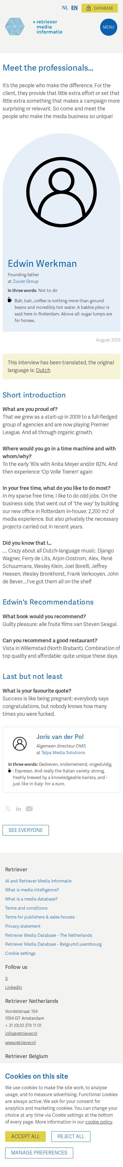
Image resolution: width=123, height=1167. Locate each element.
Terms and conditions (26, 908)
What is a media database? (31, 899)
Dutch (43, 370)
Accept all (25, 1137)
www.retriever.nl (20, 1042)
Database (103, 8)
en (74, 8)
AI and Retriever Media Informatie (38, 881)
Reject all (70, 1137)
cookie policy (98, 1122)
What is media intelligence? (32, 889)
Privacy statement (23, 926)
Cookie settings (20, 953)
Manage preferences (39, 1153)
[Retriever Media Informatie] (33, 26)
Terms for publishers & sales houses (40, 917)
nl (65, 8)
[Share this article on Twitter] (8, 809)
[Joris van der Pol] (19, 743)
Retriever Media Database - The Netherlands (48, 935)
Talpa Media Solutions (63, 752)
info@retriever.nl (21, 1033)
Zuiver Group (26, 281)
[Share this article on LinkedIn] (18, 809)
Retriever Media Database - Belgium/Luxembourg (53, 944)
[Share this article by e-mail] (29, 809)
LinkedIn (13, 987)
